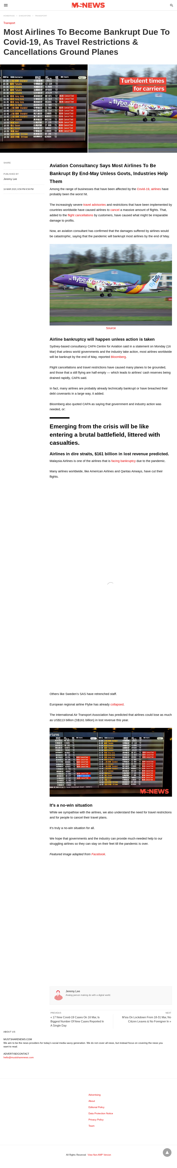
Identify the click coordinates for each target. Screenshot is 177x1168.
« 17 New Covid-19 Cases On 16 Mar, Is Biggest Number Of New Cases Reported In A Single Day (77, 1021)
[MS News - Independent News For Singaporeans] (88, 5)
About (91, 1101)
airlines (156, 189)
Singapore (25, 16)
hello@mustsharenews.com (18, 1057)
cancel (114, 210)
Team (91, 1125)
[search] (172, 5)
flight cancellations (80, 215)
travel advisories (94, 204)
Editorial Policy (96, 1107)
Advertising (94, 1094)
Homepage (9, 16)
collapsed (117, 704)
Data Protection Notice (100, 1113)
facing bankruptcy (123, 461)
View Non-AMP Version (99, 1155)
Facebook (98, 854)
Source (111, 328)
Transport (41, 16)
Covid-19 (143, 189)
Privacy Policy (96, 1119)
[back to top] (167, 1152)
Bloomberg (118, 357)
